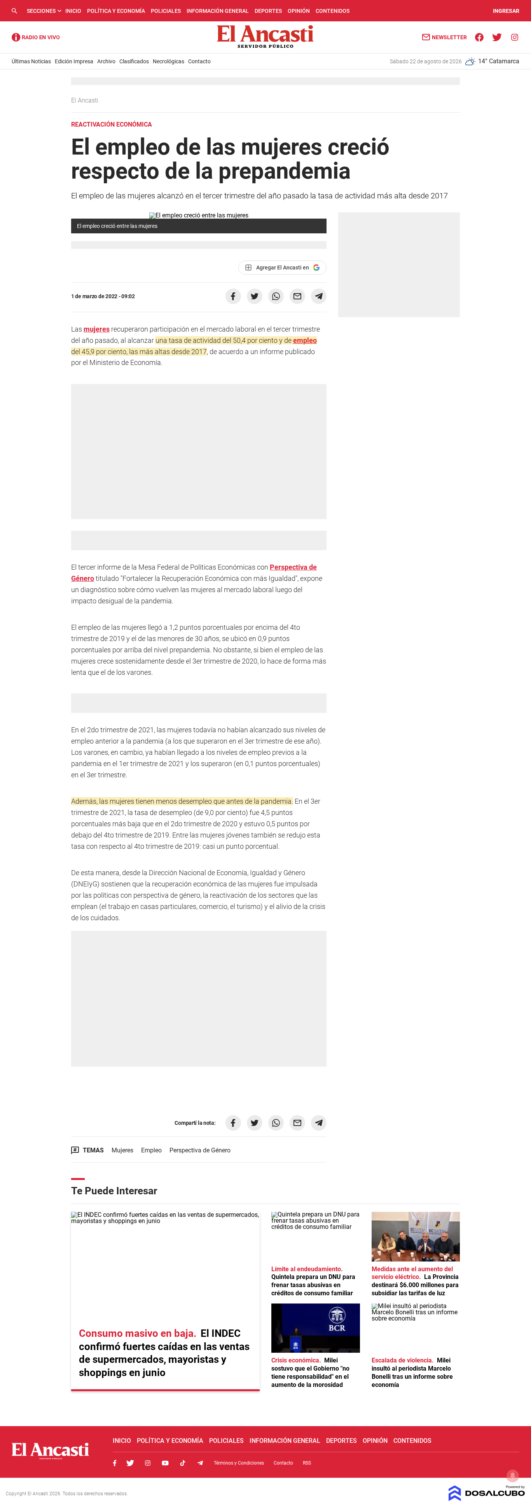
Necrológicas (168, 61)
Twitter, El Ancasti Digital (130, 1463)
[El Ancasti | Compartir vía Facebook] (233, 296)
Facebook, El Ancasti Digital (115, 1463)
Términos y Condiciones (239, 1463)
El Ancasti (85, 100)
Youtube (165, 1463)
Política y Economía (116, 11)
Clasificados (134, 61)
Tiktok (183, 1463)
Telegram (200, 1463)
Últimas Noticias (31, 61)
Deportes (268, 11)
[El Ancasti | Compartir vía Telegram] (319, 296)
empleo (305, 340)
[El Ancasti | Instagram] (514, 36)
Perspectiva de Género (200, 1150)
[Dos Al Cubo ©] (487, 1499)
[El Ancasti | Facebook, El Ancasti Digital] (479, 36)
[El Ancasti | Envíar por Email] (297, 296)
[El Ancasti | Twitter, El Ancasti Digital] (497, 36)
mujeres (97, 329)
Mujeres (122, 1150)
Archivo (106, 61)
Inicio (73, 11)
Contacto (199, 61)
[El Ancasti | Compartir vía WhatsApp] (276, 296)
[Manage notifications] (513, 1475)
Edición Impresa (74, 61)
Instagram (148, 1463)
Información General (218, 11)
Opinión (299, 11)
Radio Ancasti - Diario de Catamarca (36, 37)
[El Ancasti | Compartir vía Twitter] (254, 296)
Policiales (166, 11)
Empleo (151, 1150)
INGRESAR (506, 11)
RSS (307, 1463)
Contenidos (332, 11)
